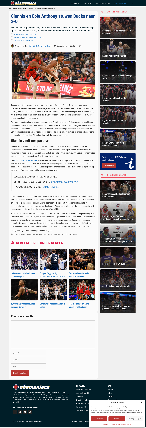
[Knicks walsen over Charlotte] (118, 49)
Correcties (79, 396)
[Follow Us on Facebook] (15, 412)
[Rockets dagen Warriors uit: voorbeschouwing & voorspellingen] (118, 212)
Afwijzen (116, 419)
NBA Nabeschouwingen (19, 8)
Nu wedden (109, 165)
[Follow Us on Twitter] (20, 412)
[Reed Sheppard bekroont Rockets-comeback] (118, 27)
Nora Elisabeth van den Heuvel (40, 46)
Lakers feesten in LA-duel (23, 40)
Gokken (110, 393)
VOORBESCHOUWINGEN (103, 3)
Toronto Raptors (71, 234)
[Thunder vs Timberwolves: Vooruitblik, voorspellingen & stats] (118, 235)
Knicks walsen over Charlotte (25, 34)
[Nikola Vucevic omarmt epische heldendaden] (82, 289)
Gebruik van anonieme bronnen (85, 410)
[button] (142, 402)
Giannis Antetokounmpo (44, 234)
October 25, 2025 (51, 186)
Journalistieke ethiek (82, 393)
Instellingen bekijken (134, 419)
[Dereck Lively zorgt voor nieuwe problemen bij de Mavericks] (118, 302)
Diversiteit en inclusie (82, 400)
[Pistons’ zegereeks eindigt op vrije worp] (118, 72)
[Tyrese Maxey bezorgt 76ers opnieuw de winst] (24, 289)
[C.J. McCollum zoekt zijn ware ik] (118, 280)
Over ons (110, 390)
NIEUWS (74, 3)
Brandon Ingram (19, 234)
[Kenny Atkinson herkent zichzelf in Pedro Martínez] (118, 190)
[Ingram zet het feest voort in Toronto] (118, 94)
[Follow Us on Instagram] (25, 412)
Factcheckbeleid (81, 407)
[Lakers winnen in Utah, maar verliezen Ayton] (24, 259)
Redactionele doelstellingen (84, 403)
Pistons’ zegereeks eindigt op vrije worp (29, 37)
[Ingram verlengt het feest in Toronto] (118, 117)
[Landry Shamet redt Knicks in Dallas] (53, 289)
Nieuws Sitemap (77, 421)
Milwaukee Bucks (59, 234)
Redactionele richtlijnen (83, 390)
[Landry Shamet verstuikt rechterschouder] (118, 139)
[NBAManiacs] (23, 3)
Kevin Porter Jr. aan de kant (25, 160)
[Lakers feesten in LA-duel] (118, 257)
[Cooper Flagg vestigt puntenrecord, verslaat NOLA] (53, 259)
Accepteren (99, 419)
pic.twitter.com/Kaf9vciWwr (64, 181)
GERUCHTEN (87, 3)
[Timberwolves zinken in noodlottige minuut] (82, 259)
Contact (110, 396)
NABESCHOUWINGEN (121, 3)
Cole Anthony (30, 234)
